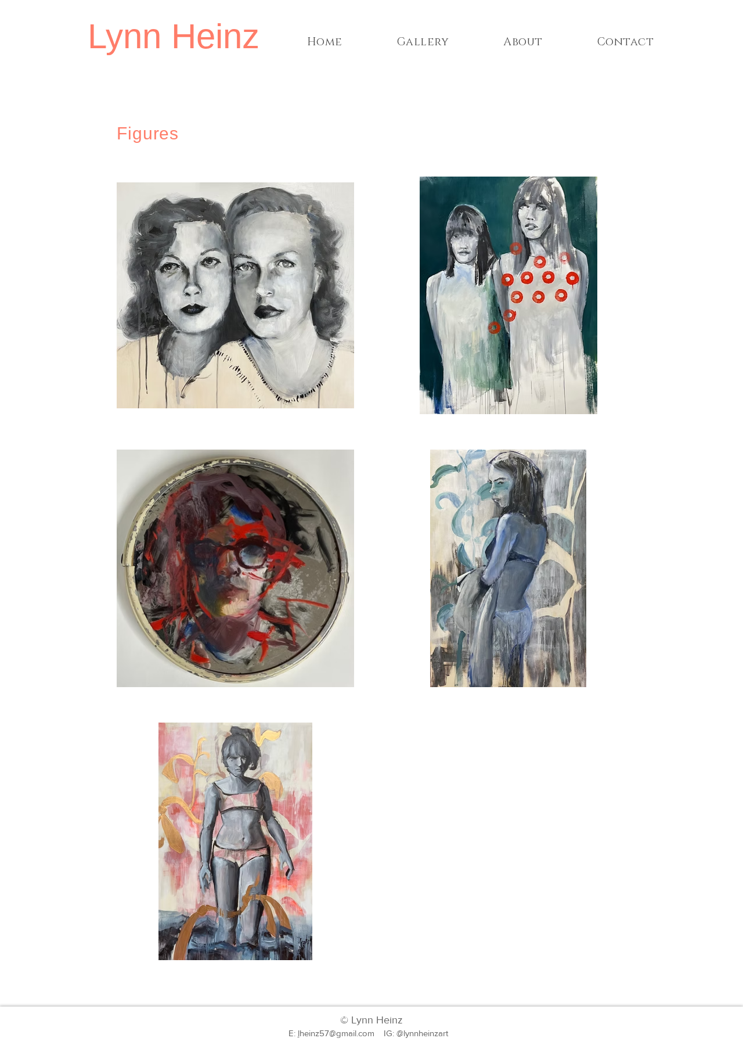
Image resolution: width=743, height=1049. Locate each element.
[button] (423, 42)
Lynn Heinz (173, 36)
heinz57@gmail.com (337, 1033)
